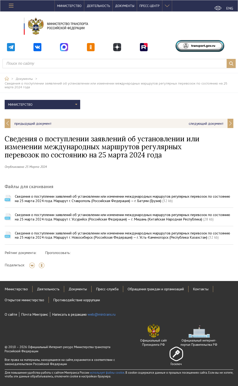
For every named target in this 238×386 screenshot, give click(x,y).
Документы (124, 6)
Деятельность (98, 6)
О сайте (11, 314)
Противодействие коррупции (76, 300)
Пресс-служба (107, 289)
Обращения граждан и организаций (156, 289)
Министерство (69, 6)
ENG (229, 8)
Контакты (200, 289)
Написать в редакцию (84, 314)
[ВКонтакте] (33, 265)
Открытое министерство (24, 300)
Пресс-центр (149, 6)
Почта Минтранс (34, 314)
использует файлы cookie (107, 373)
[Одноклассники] (43, 265)
